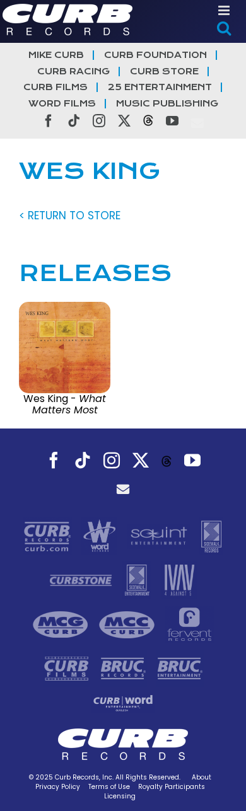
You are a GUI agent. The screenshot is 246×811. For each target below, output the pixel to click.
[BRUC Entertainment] (180, 668)
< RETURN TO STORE (69, 215)
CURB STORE (164, 71)
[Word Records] (101, 535)
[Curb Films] (68, 668)
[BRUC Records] (125, 668)
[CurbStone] (82, 579)
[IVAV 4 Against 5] (179, 579)
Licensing (120, 796)
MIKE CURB (56, 55)
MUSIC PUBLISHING (167, 103)
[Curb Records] (49, 535)
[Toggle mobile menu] (224, 10)
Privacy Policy (57, 786)
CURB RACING (73, 71)
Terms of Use (109, 786)
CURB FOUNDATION (155, 55)
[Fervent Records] (188, 623)
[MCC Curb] (128, 623)
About (201, 777)
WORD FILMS (62, 103)
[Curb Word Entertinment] (123, 702)
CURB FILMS (55, 87)
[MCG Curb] (62, 623)
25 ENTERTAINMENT (160, 87)
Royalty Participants (171, 786)
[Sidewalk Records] (211, 535)
